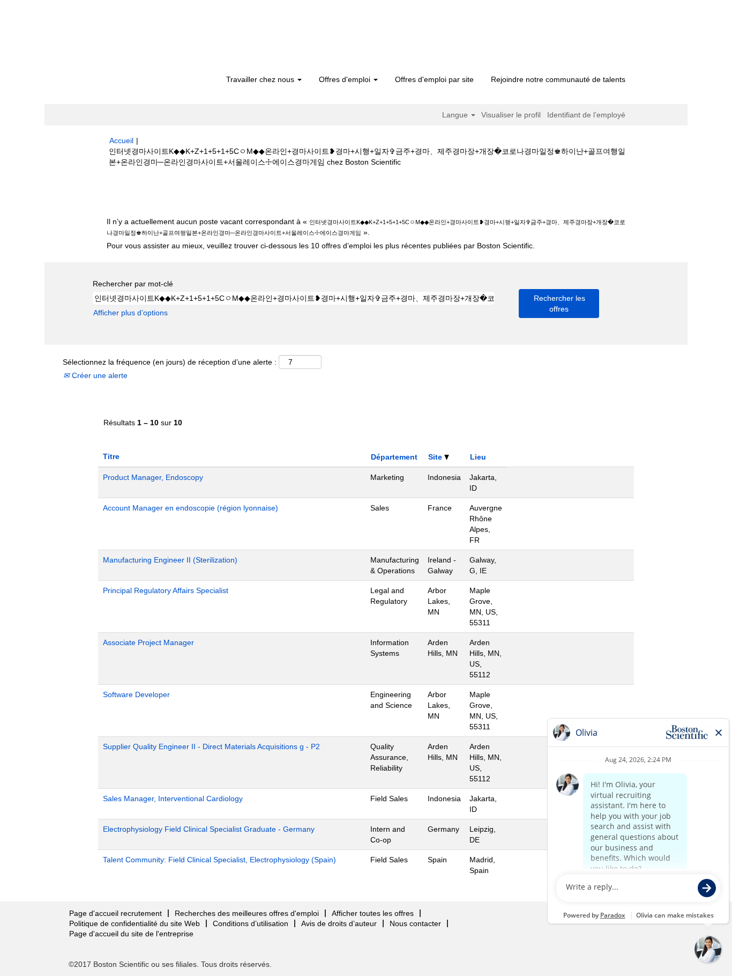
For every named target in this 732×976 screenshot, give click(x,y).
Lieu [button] (478, 457)
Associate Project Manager (148, 642)
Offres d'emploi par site (434, 79)
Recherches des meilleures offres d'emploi (247, 913)
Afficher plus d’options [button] (130, 312)
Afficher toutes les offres (373, 913)
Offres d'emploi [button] (345, 79)
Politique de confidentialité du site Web (134, 923)
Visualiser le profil (511, 114)
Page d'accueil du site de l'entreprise (131, 933)
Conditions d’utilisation (250, 923)
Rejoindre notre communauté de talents (558, 79)
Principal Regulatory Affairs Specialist (165, 590)
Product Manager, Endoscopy (153, 477)
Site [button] (436, 457)
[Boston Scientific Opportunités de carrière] (170, 38)
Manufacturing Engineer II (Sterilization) (170, 560)
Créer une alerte (99, 375)
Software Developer (136, 694)
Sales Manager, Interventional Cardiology (173, 798)
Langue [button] (456, 114)
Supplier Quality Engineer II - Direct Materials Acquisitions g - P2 (211, 746)
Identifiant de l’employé (586, 114)
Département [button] (394, 457)
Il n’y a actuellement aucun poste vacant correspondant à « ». (366, 226)
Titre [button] (111, 456)
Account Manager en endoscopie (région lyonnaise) (190, 508)
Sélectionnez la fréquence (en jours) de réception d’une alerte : (170, 362)
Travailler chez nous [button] (261, 79)
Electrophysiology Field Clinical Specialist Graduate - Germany (209, 829)
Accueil (121, 140)
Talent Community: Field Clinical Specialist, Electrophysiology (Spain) (219, 859)
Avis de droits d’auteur (339, 923)
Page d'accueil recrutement (115, 913)
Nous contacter (415, 923)
